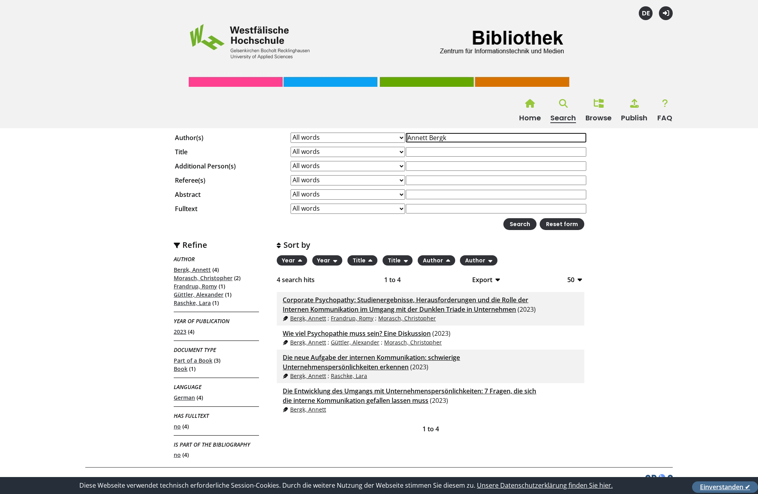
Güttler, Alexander (198, 294)
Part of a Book (193, 360)
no (177, 426)
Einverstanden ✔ (725, 487)
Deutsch (646, 13)
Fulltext (186, 208)
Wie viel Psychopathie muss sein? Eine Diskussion (357, 333)
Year (289, 260)
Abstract (188, 194)
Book (181, 368)
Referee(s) (190, 180)
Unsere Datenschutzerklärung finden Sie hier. (545, 485)
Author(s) (189, 137)
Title (181, 152)
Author (433, 260)
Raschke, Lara (192, 303)
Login (666, 13)
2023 (180, 331)
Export (482, 279)
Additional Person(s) (205, 166)
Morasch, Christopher (203, 278)
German (184, 397)
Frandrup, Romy (195, 286)
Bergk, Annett (192, 269)
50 (570, 279)
